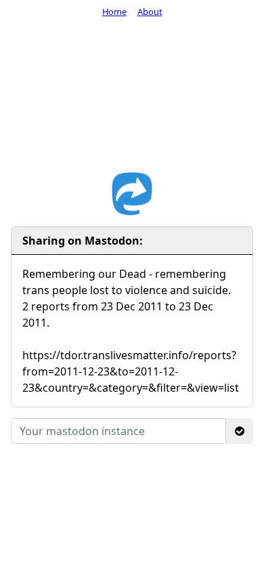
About (149, 11)
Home (114, 11)
